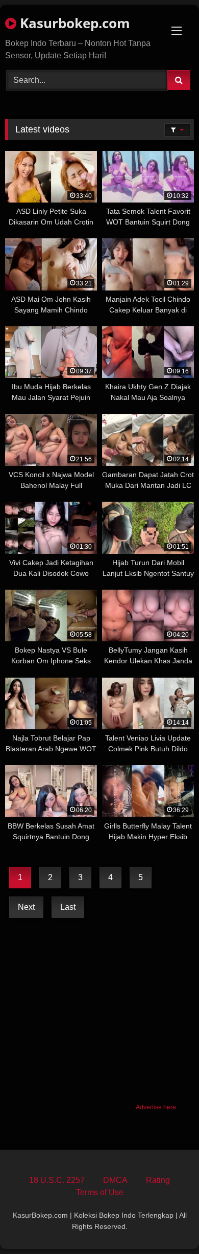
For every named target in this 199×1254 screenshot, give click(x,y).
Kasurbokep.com (73, 23)
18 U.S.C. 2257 (57, 1180)
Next (26, 907)
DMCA (115, 1180)
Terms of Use (99, 1192)
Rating (158, 1180)
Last (68, 907)
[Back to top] (167, 1224)
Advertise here (156, 1107)
